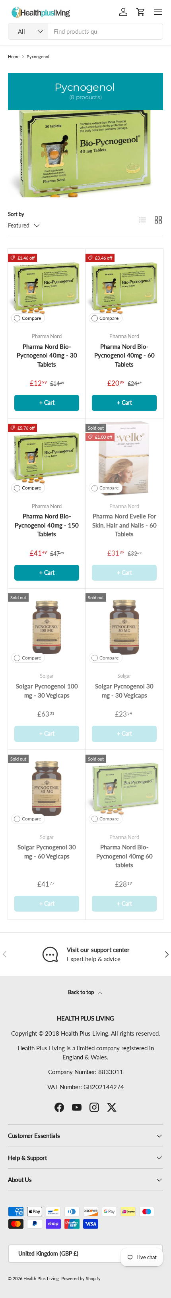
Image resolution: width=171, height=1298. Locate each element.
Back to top (81, 992)
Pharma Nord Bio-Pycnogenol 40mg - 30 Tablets (47, 355)
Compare (31, 318)
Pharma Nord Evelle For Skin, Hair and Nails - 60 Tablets (124, 524)
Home (13, 56)
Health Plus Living (41, 1278)
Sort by (16, 214)
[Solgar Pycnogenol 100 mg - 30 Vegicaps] (47, 627)
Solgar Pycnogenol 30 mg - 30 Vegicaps (124, 690)
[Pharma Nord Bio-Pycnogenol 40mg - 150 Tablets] (47, 457)
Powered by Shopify (81, 1278)
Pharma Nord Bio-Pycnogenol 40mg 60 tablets (124, 855)
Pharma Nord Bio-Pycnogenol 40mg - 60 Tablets (124, 355)
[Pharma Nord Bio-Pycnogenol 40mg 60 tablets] (124, 788)
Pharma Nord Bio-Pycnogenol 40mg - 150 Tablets (47, 524)
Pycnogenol (38, 56)
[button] (141, 12)
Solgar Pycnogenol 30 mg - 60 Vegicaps (46, 851)
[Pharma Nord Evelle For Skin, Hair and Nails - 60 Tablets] (124, 457)
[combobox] (85, 31)
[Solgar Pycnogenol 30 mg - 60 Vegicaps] (47, 788)
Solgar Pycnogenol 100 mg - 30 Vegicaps (47, 690)
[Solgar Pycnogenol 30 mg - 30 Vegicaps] (124, 627)
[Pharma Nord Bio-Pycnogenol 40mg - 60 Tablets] (124, 287)
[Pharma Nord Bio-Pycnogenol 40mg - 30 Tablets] (47, 287)
